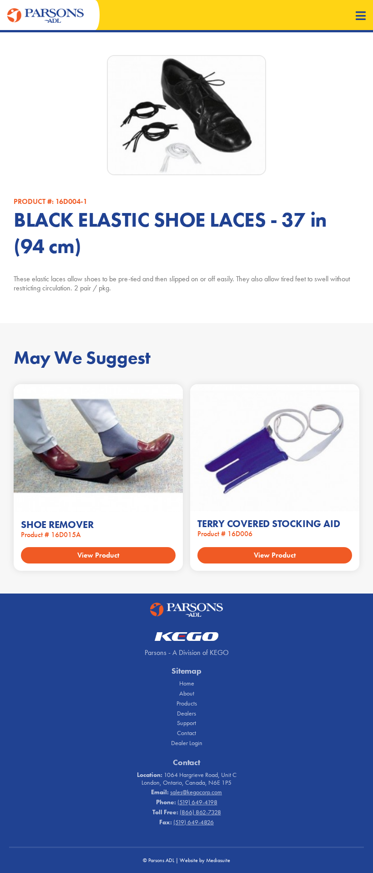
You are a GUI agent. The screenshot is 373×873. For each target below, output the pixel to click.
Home (186, 683)
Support (186, 723)
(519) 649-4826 (193, 822)
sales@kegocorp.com (196, 792)
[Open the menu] (361, 16)
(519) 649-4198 (197, 802)
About (186, 693)
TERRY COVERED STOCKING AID (268, 523)
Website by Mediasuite (205, 860)
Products (186, 703)
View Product (98, 555)
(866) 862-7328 (200, 812)
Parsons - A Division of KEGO (187, 652)
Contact (186, 733)
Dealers (186, 713)
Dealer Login (186, 743)
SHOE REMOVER (57, 524)
